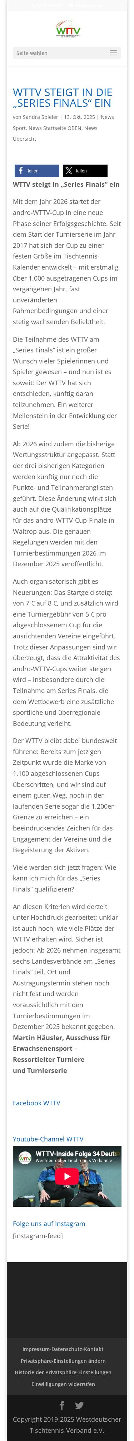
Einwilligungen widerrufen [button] (63, 1384)
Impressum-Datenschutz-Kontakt (63, 1349)
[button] (37, 171)
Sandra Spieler (40, 117)
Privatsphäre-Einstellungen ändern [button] (63, 1360)
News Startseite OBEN (55, 128)
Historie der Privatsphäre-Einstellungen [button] (63, 1372)
